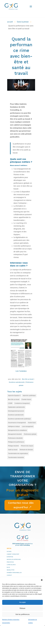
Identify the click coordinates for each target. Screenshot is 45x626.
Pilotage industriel (13, 446)
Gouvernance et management (17, 422)
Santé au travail (12, 449)
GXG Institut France (18, 543)
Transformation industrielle (16, 457)
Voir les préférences (22, 614)
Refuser (22, 608)
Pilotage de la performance (16, 442)
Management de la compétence (17, 430)
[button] (42, 580)
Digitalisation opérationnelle (16, 407)
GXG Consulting (25, 545)
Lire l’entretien (21, 371)
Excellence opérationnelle (16, 382)
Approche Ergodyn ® (14, 395)
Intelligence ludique (14, 426)
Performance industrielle (15, 438)
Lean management (27, 426)
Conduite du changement (22, 403)
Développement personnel (16, 411)
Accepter (22, 602)
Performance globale (30, 434)
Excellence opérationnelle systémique (19, 419)
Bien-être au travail (27, 379)
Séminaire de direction (26, 449)
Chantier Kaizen (26, 399)
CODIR (10, 403)
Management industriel (15, 434)
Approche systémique (29, 395)
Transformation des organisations (18, 453)
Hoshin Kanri (32, 422)
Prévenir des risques (27, 446)
